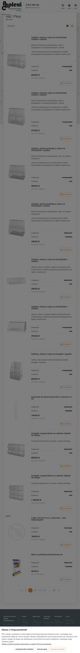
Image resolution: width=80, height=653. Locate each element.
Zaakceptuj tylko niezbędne (24, 649)
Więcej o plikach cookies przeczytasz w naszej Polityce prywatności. (27, 644)
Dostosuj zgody (42, 649)
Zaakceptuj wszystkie (58, 649)
